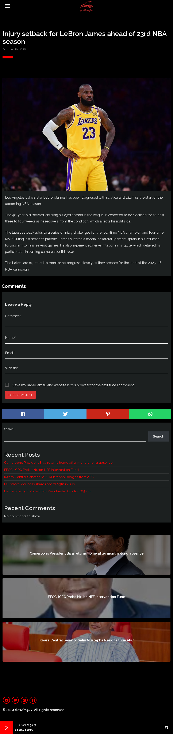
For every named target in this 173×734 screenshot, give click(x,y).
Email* (10, 353)
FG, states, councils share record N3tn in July (39, 484)
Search (9, 429)
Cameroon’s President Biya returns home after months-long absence (58, 463)
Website (11, 368)
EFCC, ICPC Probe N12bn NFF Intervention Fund (41, 470)
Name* (10, 338)
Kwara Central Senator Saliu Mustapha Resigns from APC (49, 477)
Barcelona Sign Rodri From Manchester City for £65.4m (47, 491)
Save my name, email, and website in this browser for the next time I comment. (73, 385)
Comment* (13, 316)
